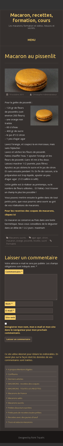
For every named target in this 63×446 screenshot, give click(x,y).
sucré (44, 240)
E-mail (10, 310)
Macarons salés (15, 398)
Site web (10, 317)
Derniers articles (15, 379)
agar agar (36, 237)
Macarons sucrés (17, 237)
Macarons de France (17, 393)
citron (45, 237)
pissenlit (28, 240)
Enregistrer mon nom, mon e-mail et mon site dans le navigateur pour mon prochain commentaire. (30, 329)
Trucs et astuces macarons (20, 422)
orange (19, 240)
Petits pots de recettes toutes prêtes (24, 412)
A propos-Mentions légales (20, 369)
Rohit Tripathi (37, 437)
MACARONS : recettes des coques (23, 383)
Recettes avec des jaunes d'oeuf (23, 417)
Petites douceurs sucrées (19, 407)
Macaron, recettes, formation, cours (31, 17)
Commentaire (14, 271)
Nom (9, 303)
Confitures (13, 374)
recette (36, 240)
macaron (10, 240)
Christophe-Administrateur (45, 94)
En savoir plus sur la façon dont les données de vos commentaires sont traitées (31, 357)
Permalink (11, 243)
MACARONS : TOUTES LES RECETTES (24, 388)
